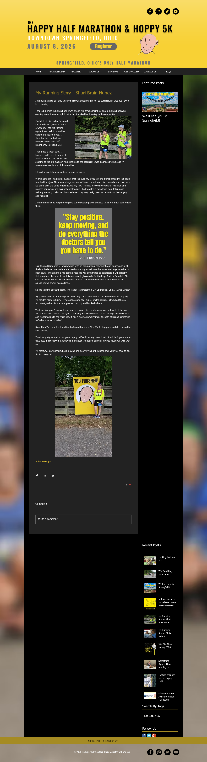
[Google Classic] (154, 735)
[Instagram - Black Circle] (158, 11)
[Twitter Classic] (149, 735)
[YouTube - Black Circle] (176, 11)
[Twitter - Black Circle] (167, 11)
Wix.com (126, 752)
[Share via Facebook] (36, 475)
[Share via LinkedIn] (52, 475)
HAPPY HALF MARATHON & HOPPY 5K (100, 28)
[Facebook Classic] (144, 735)
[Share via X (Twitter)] (44, 475)
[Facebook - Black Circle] (150, 11)
